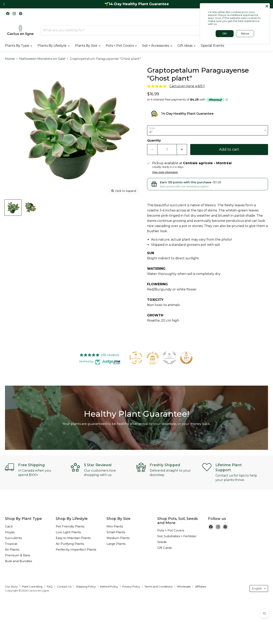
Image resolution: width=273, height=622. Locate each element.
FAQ (50, 586)
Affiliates (200, 586)
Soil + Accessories (156, 45)
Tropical (11, 544)
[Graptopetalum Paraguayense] (13, 207)
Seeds (161, 542)
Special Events (212, 45)
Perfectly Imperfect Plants (76, 549)
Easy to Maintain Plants (73, 538)
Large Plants (116, 544)
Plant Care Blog (32, 586)
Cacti (9, 526)
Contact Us (64, 586)
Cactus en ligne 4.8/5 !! (187, 86)
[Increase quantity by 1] (182, 149)
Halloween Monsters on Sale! (42, 59)
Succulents (13, 538)
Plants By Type (17, 45)
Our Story (11, 586)
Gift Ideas (185, 45)
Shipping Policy (86, 586)
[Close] (267, 6)
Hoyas (9, 532)
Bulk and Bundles (18, 561)
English (257, 588)
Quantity (154, 140)
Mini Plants (115, 526)
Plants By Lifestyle (52, 45)
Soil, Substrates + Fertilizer (176, 536)
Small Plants (116, 532)
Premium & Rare (17, 555)
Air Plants (12, 549)
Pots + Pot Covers (120, 45)
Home (10, 59)
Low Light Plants (68, 532)
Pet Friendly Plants (70, 526)
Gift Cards (164, 548)
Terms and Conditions (158, 586)
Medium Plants (118, 538)
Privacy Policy (131, 586)
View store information (165, 172)
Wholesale (184, 586)
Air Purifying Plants (70, 544)
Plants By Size (86, 45)
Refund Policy (109, 586)
